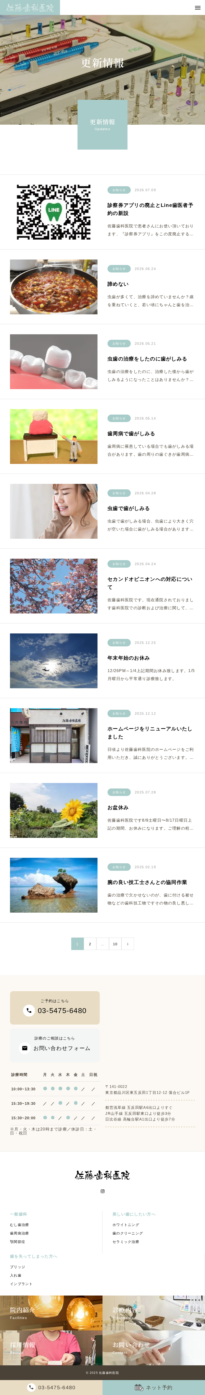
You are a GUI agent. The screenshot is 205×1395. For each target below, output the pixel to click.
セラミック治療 (125, 1242)
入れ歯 (16, 1275)
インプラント (21, 1284)
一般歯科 (18, 1214)
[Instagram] (102, 1191)
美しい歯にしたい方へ (134, 1214)
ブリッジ (17, 1267)
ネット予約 (159, 1387)
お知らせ (119, 190)
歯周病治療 (19, 1233)
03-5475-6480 (57, 1387)
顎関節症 (17, 1242)
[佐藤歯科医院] (30, 7)
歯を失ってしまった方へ (34, 1256)
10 (115, 944)
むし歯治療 (19, 1225)
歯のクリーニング (127, 1233)
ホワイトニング (125, 1225)
